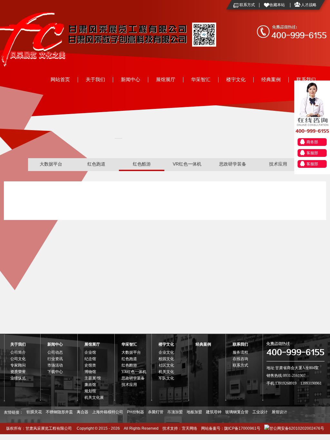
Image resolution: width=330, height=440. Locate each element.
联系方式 (247, 5)
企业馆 (90, 352)
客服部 (312, 153)
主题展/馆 (92, 378)
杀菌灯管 (155, 412)
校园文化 (166, 359)
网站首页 (60, 79)
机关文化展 (94, 397)
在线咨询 (240, 359)
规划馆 (90, 391)
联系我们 (306, 79)
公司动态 (55, 352)
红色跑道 (96, 164)
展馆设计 (279, 412)
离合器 (82, 412)
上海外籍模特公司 (107, 412)
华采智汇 (200, 79)
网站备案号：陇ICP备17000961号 (230, 428)
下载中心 (55, 371)
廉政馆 (90, 384)
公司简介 (18, 352)
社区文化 (166, 365)
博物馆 (90, 371)
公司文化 (18, 359)
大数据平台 (51, 164)
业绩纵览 (18, 378)
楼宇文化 (236, 79)
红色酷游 (142, 164)
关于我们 (95, 79)
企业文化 (166, 352)
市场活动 (55, 365)
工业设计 (260, 412)
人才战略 (308, 5)
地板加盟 (194, 412)
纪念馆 (90, 359)
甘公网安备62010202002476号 (296, 428)
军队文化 (166, 378)
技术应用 (278, 164)
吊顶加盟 (175, 412)
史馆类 (90, 365)
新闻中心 (130, 79)
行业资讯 (55, 359)
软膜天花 (34, 412)
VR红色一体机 (187, 164)
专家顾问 (18, 365)
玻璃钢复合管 (236, 412)
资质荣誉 (18, 371)
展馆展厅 (165, 79)
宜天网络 (189, 428)
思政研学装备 (232, 164)
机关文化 (166, 371)
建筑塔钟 (213, 412)
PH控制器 (135, 412)
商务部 (312, 142)
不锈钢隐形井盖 (59, 412)
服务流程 (240, 352)
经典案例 (271, 79)
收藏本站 (277, 5)
